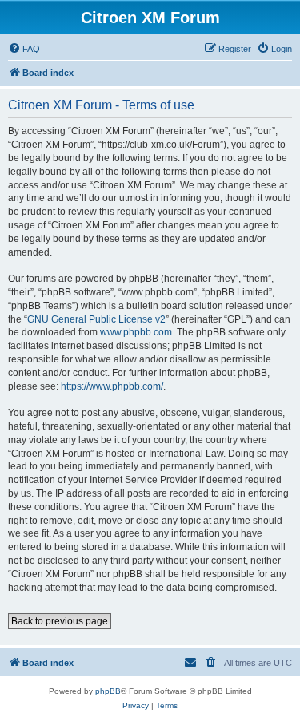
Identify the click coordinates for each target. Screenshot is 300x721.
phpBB (108, 691)
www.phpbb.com (136, 332)
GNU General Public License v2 (96, 319)
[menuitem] (24, 48)
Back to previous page (59, 621)
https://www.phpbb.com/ (112, 386)
